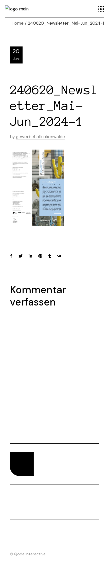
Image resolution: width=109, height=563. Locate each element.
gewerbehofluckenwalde (40, 136)
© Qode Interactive (28, 554)
